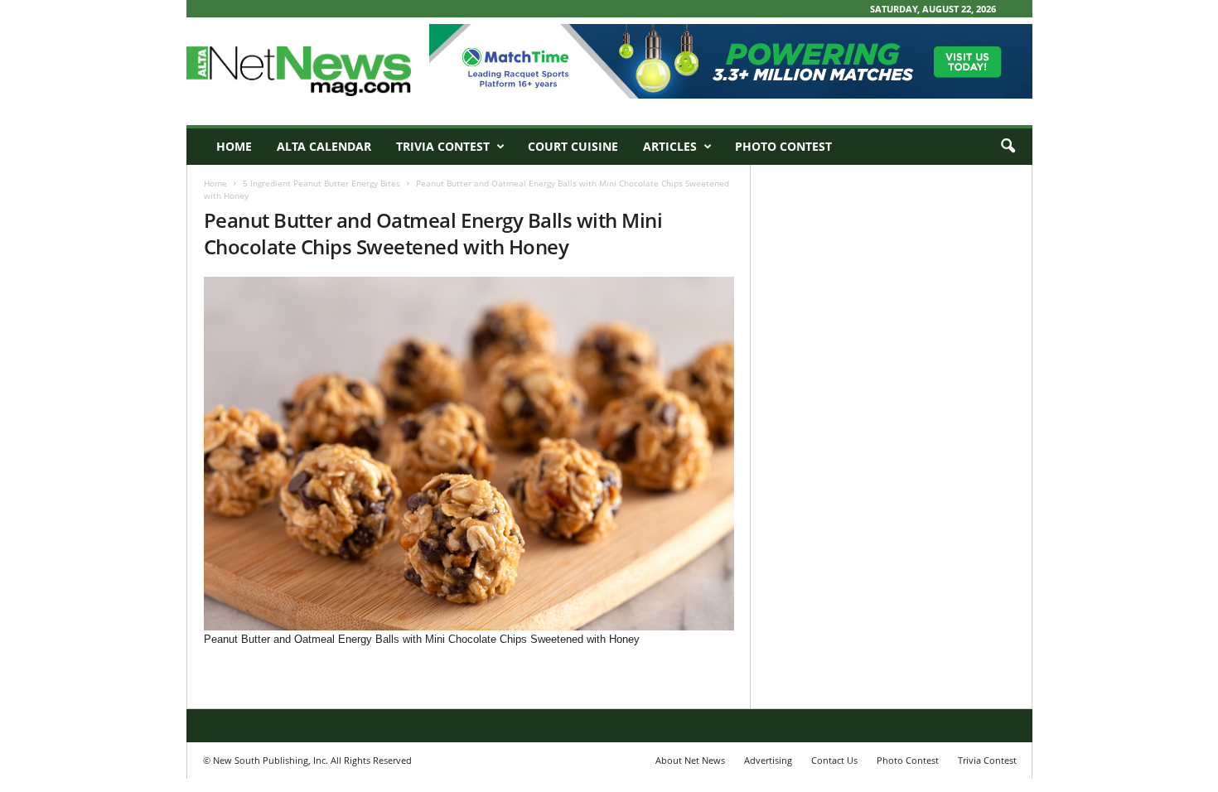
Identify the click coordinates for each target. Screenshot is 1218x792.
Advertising (768, 760)
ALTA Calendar (324, 146)
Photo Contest (783, 146)
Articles (670, 146)
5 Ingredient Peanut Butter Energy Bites (321, 183)
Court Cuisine (573, 146)
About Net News (690, 760)
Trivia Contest (443, 146)
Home (234, 146)
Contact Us (834, 760)
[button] (1007, 146)
